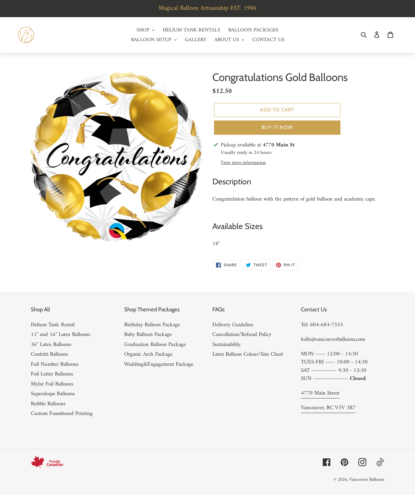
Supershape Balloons (53, 394)
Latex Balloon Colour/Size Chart (247, 354)
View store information (243, 163)
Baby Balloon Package (148, 335)
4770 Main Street (320, 393)
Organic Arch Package (148, 354)
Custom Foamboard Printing (62, 414)
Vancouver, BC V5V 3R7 (328, 408)
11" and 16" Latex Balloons (60, 335)
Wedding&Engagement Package (158, 364)
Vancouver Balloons (366, 480)
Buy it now (277, 127)
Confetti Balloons (49, 354)
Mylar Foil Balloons (52, 384)
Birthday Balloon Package (152, 325)
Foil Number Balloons (54, 364)
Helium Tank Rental (53, 325)
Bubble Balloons (48, 404)
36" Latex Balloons (51, 345)
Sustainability (226, 345)
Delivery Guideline (232, 325)
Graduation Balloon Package (155, 345)
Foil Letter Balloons (52, 374)
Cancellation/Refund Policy (241, 335)
